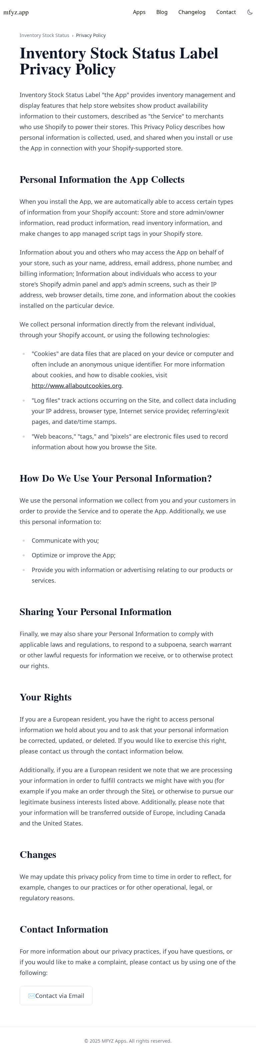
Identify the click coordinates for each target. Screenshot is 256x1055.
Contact (226, 12)
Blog (162, 12)
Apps (139, 12)
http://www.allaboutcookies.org (77, 386)
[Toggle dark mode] (250, 12)
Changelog (192, 12)
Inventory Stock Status (44, 35)
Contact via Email (56, 996)
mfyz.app (16, 11)
